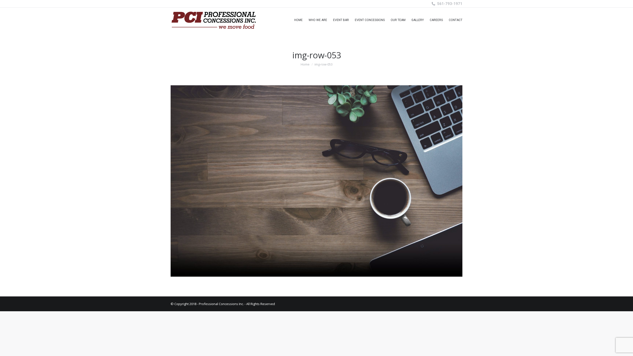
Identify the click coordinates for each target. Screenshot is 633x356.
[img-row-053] (316, 181)
